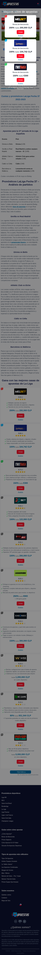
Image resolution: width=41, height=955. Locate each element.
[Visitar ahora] (20, 19)
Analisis (20, 35)
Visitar (20, 32)
